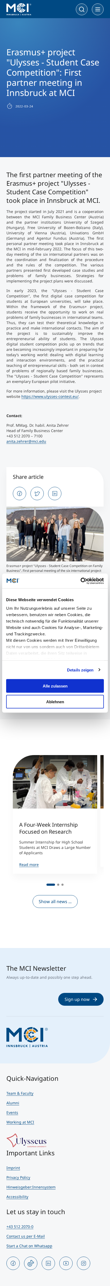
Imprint (13, 1167)
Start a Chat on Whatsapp (29, 1245)
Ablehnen (55, 701)
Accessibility (17, 1196)
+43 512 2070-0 (19, 1226)
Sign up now (77, 999)
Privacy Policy (18, 1177)
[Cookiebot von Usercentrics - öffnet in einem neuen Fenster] (80, 580)
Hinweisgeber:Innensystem (31, 1187)
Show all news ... (55, 901)
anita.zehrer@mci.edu (26, 441)
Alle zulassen (55, 686)
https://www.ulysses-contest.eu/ (49, 396)
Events (12, 1112)
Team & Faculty (19, 1093)
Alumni (12, 1102)
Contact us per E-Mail (25, 1236)
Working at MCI (20, 1122)
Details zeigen (80, 669)
